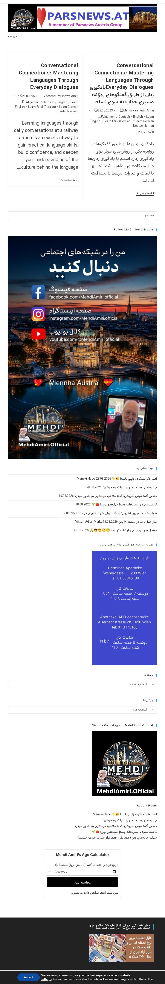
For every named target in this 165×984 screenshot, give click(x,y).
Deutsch (124, 117)
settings (46, 979)
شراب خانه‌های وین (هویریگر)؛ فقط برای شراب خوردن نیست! (117, 513)
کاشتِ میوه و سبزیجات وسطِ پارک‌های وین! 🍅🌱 (124, 504)
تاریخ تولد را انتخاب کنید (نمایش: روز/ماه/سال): (86, 865)
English (138, 117)
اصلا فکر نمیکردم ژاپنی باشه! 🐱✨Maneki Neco (117, 478)
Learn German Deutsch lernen (143, 123)
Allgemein (108, 117)
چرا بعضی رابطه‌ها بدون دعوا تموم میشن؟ (129, 487)
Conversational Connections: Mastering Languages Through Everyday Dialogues (48, 77)
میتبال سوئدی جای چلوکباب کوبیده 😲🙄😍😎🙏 (123, 530)
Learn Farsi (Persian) (117, 121)
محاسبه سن (82, 882)
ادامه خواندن (145, 194)
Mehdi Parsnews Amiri (138, 110)
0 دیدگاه (145, 132)
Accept (28, 977)
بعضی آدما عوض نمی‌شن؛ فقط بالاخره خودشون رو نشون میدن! (116, 496)
